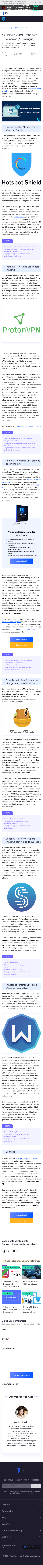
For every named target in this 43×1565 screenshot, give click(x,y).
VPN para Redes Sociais (11, 1268)
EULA (3, 1548)
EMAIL (5, 1339)
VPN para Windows (21, 28)
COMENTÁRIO (8, 1349)
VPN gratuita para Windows (26, 1159)
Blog (10, 28)
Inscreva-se (36, 1486)
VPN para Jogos (28, 1268)
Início (4, 28)
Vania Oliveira (5, 54)
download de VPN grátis (11, 622)
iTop (21, 1470)
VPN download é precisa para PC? (27, 426)
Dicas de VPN (7, 1293)
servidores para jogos (26, 629)
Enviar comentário (21, 1375)
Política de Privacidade (9, 1546)
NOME (5, 1329)
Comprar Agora (21, 645)
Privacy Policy (20, 3)
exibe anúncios (19, 217)
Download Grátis (21, 561)
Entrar (5, 6)
